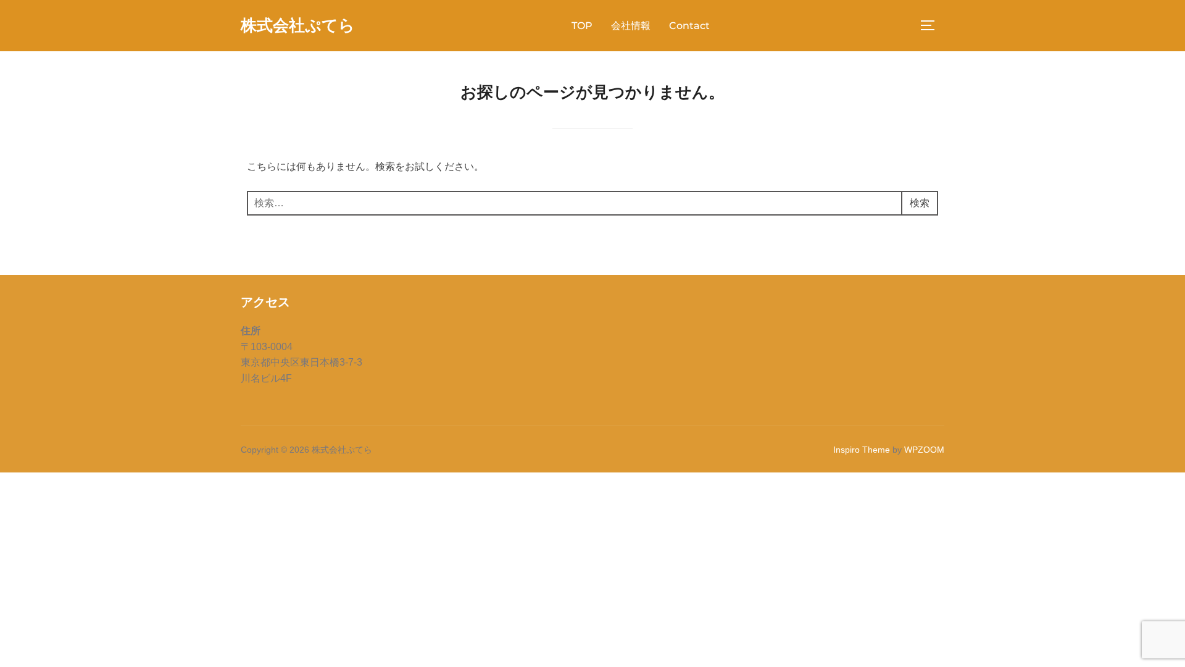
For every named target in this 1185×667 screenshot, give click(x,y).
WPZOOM (924, 450)
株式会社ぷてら (298, 25)
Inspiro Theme (861, 450)
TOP (582, 25)
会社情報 (631, 25)
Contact (689, 25)
